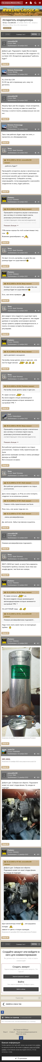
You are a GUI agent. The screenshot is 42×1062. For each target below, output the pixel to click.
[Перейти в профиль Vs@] (4, 416)
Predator (11, 197)
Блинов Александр (15, 70)
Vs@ (9, 414)
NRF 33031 (6, 759)
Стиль (12, 1032)
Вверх (5, 64)
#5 (38, 153)
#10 (38, 344)
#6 (38, 202)
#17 (38, 643)
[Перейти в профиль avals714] (4, 751)
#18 (38, 754)
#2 (38, 74)
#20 (38, 854)
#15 (38, 559)
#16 (38, 585)
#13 (38, 475)
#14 (38, 538)
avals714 (11, 749)
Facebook (21, 1038)
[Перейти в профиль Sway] (4, 150)
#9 (38, 311)
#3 (38, 100)
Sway (10, 148)
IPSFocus (25, 1029)
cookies (38, 1045)
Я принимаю (22, 1058)
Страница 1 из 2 (21, 34)
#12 (38, 418)
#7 (38, 253)
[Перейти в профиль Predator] (4, 199)
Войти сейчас (21, 989)
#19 (38, 777)
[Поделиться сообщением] (35, 46)
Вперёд (34, 34)
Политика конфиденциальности (27, 1032)
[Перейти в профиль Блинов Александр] (4, 72)
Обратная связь (21, 1034)
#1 (38, 46)
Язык (5, 1032)
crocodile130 (12, 23)
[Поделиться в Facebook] (2, 1012)
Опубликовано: (18, 46)
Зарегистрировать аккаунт (21, 976)
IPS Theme (17, 1029)
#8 (38, 276)
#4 (38, 129)
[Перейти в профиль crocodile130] (4, 43)
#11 (38, 379)
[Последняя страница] (39, 34)
